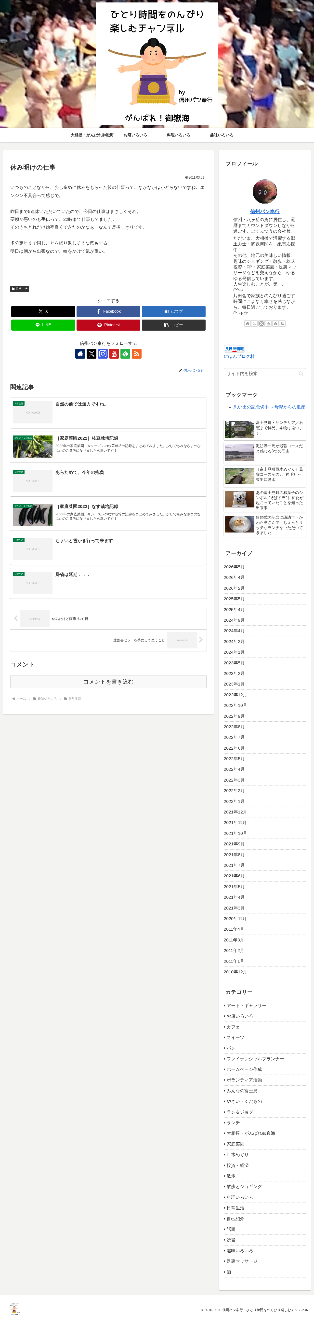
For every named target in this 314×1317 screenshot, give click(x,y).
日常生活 (21, 289)
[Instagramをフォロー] (103, 354)
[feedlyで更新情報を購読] (125, 354)
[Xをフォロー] (91, 354)
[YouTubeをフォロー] (114, 354)
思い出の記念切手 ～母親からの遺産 (269, 407)
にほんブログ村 (239, 356)
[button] (174, 325)
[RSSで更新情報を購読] (137, 354)
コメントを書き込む (108, 682)
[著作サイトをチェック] (80, 354)
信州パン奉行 (265, 211)
